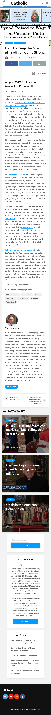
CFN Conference (12, 295)
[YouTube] (11, 696)
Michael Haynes (15, 447)
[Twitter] (5, 696)
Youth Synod (11, 302)
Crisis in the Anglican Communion (24, 655)
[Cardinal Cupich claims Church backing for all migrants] (25, 473)
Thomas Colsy (15, 527)
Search (25, 546)
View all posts (11, 387)
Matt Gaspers (19, 43)
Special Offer (23, 298)
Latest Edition (27, 295)
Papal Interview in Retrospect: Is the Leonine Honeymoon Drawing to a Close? (25, 663)
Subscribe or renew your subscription (21, 250)
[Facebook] (22, 696)
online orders (27, 227)
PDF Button (40, 73)
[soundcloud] (16, 696)
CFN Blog (9, 43)
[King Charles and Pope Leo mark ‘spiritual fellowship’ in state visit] (25, 434)
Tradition (34, 298)
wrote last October (17, 174)
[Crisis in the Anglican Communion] (25, 513)
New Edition (10, 298)
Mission (38, 295)
